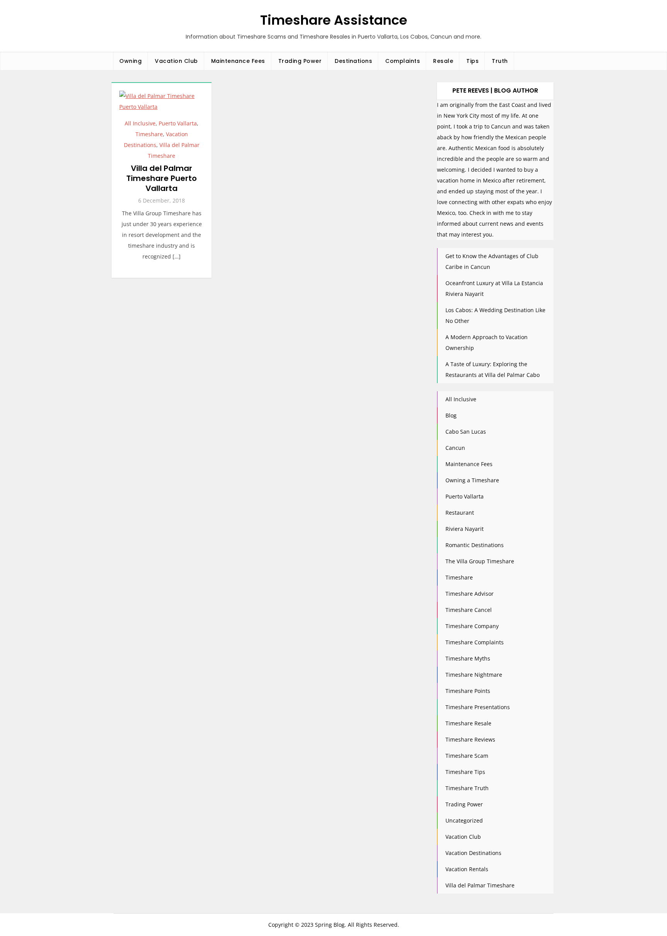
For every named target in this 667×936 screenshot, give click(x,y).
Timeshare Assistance (333, 20)
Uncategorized (464, 820)
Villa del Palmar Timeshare (480, 885)
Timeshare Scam (466, 755)
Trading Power (300, 61)
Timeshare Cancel (468, 609)
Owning (130, 61)
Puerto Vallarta (178, 123)
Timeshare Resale (468, 723)
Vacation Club (176, 61)
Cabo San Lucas (465, 431)
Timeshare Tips (465, 771)
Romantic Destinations (474, 545)
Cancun (455, 447)
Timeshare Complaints (474, 642)
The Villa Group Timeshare (479, 561)
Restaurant (459, 512)
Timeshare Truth (467, 788)
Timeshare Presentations (477, 707)
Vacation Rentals (466, 869)
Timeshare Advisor (469, 593)
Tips (472, 61)
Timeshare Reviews (470, 739)
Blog (451, 415)
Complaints (402, 61)
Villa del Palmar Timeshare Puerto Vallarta (161, 178)
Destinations (353, 61)
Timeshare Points (467, 690)
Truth (500, 61)
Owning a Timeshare (472, 480)
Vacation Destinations (473, 853)
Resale (443, 61)
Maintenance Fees (238, 61)
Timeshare (149, 134)
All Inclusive (140, 123)
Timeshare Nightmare (473, 674)
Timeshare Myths (467, 658)
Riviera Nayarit (464, 528)
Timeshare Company (472, 626)
